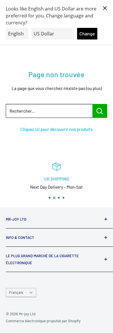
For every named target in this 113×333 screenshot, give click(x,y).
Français (16, 292)
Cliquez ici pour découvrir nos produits (56, 129)
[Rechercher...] (99, 111)
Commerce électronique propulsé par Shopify (43, 320)
